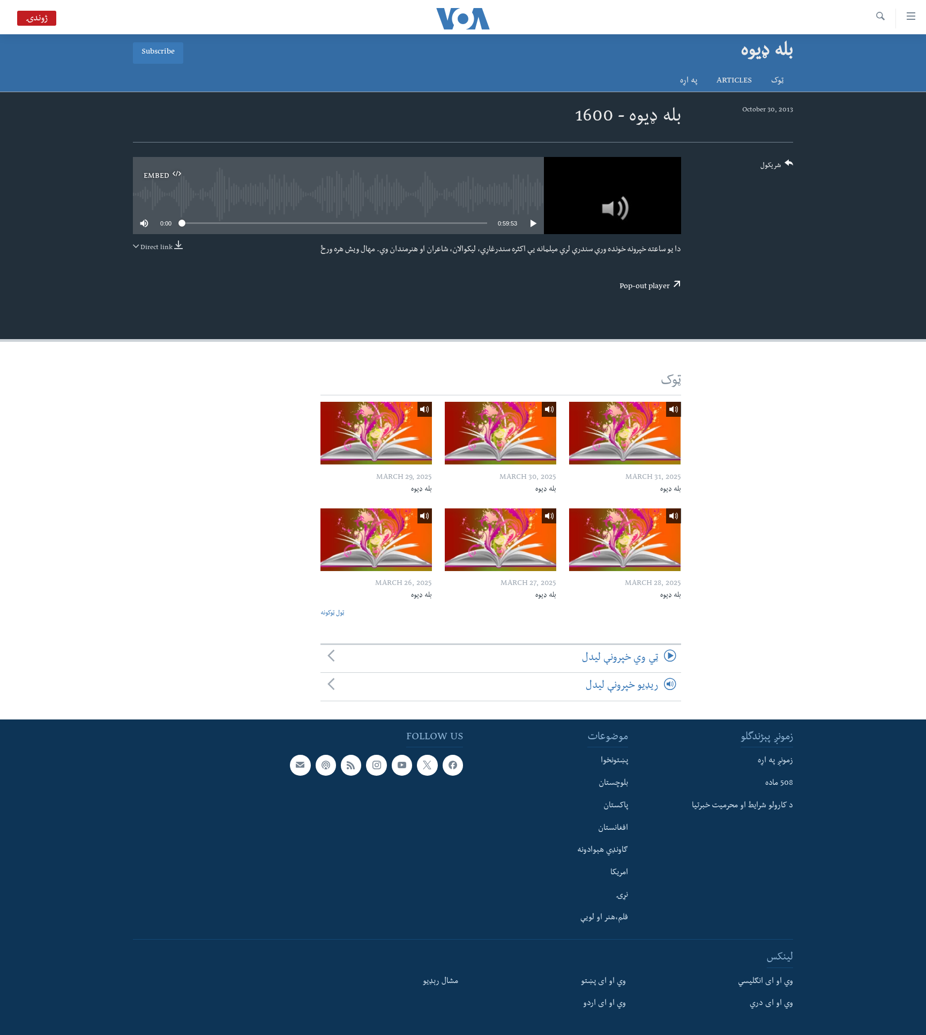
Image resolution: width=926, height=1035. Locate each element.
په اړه (688, 81)
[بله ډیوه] (625, 433)
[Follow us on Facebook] (453, 765)
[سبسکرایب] (300, 765)
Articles (734, 81)
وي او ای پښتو (603, 981)
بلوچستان (613, 784)
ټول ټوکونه (332, 614)
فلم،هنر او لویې (604, 917)
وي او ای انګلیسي (765, 981)
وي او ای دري (771, 1004)
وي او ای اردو (604, 1004)
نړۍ (622, 895)
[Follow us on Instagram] (376, 765)
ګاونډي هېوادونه (602, 851)
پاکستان (615, 806)
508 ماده (779, 784)
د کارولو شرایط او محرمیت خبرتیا (742, 806)
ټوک (777, 81)
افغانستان (613, 828)
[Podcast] (326, 765)
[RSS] (351, 765)
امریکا (619, 873)
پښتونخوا (614, 761)
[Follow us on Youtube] (402, 765)
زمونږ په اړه (775, 761)
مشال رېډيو (440, 981)
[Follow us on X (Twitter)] (427, 765)
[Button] (777, 168)
